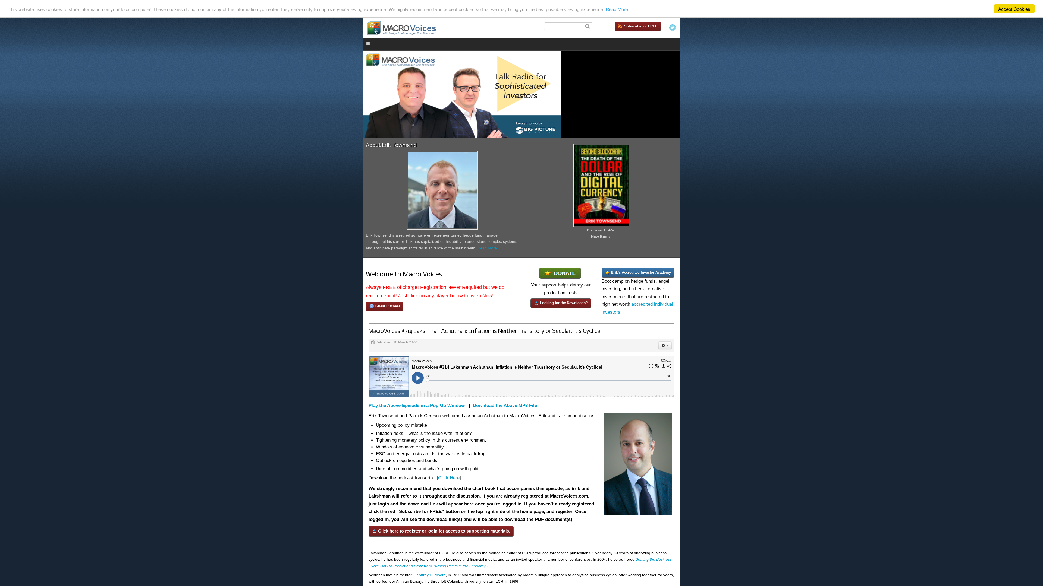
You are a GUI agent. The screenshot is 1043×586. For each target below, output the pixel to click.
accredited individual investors (819, 459)
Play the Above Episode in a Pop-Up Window (54, 564)
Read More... (413, 418)
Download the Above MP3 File (142, 564)
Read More (617, 9)
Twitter (1035, 27)
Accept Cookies (1014, 8)
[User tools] (1027, 504)
